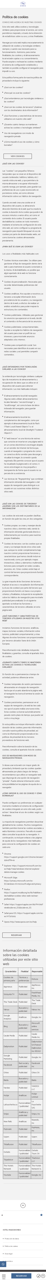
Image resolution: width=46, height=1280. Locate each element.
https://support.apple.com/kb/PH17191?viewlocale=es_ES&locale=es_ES (23, 906)
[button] (4, 1276)
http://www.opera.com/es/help (23, 922)
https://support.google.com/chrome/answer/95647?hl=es (23, 858)
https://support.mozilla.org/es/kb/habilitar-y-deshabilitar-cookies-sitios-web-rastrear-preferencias (23, 896)
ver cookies (18, 156)
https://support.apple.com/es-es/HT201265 (23, 915)
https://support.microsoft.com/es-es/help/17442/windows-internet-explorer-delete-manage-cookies (23, 869)
